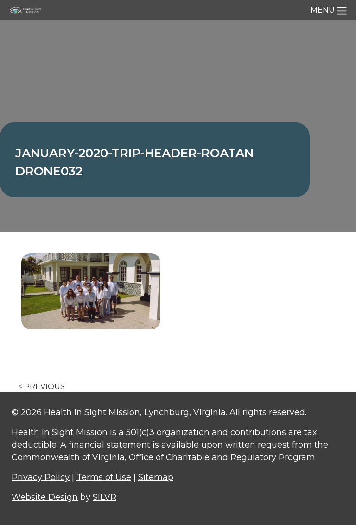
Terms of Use (103, 477)
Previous (44, 386)
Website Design (45, 497)
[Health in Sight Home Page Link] (27, 10)
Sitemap (155, 477)
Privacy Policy (41, 477)
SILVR (104, 497)
